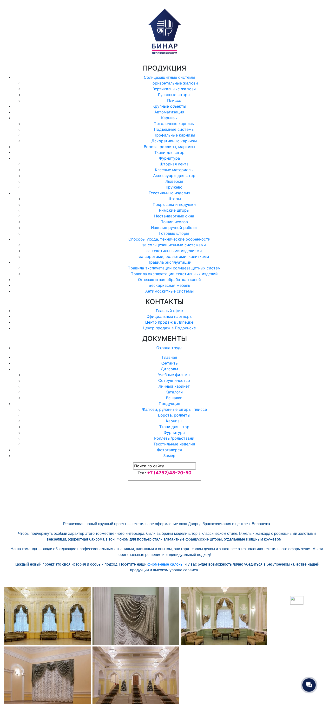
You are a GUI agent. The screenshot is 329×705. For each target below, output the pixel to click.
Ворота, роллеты (174, 415)
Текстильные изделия (169, 192)
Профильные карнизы (174, 135)
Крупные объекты (169, 106)
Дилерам (169, 368)
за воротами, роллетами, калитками (174, 256)
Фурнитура (169, 158)
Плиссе (174, 100)
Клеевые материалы (174, 169)
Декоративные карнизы (174, 140)
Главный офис (169, 310)
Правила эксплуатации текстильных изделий (174, 273)
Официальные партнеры (169, 316)
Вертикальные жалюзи (174, 88)
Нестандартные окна (174, 216)
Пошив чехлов (174, 221)
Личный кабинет (174, 386)
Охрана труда (169, 347)
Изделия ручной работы (174, 227)
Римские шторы (174, 210)
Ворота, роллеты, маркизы (169, 146)
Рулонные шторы (174, 94)
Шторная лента (174, 164)
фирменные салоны (165, 564)
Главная (169, 357)
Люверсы (174, 181)
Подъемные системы (174, 129)
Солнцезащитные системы (169, 77)
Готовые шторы (174, 233)
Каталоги (174, 392)
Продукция (169, 403)
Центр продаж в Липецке (169, 322)
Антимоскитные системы (169, 291)
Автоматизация (169, 112)
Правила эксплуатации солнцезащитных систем (174, 268)
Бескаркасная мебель (169, 285)
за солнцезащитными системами (174, 244)
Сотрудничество (174, 380)
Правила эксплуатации (169, 262)
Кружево (174, 187)
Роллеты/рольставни (174, 438)
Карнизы (169, 117)
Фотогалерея (169, 449)
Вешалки (174, 397)
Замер (169, 455)
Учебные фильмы (174, 374)
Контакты (169, 363)
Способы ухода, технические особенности (169, 239)
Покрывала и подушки (174, 204)
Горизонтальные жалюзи (174, 83)
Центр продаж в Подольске (169, 328)
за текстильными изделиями (174, 250)
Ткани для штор (169, 152)
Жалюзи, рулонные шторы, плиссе (174, 409)
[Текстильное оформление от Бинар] (47, 615)
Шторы (174, 198)
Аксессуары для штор (174, 175)
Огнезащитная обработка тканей (169, 279)
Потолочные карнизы (174, 123)
